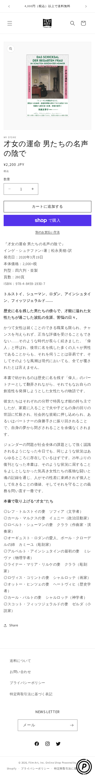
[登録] (71, 725)
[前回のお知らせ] (9, 6)
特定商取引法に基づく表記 (31, 694)
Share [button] (13, 625)
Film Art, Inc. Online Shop (44, 762)
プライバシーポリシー (27, 683)
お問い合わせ (20, 671)
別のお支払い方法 (47, 232)
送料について (20, 660)
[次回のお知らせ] (86, 6)
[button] (9, 23)
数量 (7, 179)
